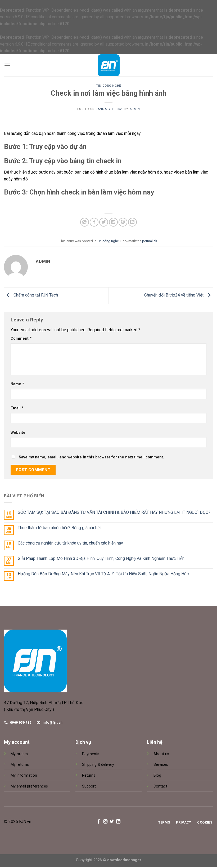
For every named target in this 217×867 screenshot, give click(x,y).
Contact (160, 786)
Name (17, 384)
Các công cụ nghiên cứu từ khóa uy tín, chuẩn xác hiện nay (70, 543)
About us (161, 754)
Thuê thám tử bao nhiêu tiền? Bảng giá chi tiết (59, 527)
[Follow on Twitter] (112, 821)
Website (18, 432)
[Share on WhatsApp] (84, 222)
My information (24, 775)
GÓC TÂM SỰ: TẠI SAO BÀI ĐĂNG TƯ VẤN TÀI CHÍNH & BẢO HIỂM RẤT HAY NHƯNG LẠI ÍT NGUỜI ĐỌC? (114, 512)
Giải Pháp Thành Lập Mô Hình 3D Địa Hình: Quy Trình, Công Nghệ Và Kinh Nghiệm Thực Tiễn (101, 558)
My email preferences (29, 786)
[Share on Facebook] (94, 222)
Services (160, 764)
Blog (157, 775)
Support (89, 786)
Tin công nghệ (108, 85)
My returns (20, 764)
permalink (149, 241)
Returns (88, 775)
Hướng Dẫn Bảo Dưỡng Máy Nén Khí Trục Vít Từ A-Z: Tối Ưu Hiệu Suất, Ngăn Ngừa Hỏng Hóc (103, 573)
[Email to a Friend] (113, 222)
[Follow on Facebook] (99, 821)
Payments (90, 754)
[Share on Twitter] (103, 222)
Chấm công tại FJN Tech (35, 295)
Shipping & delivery (98, 764)
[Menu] (7, 65)
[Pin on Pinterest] (123, 222)
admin (134, 109)
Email (17, 408)
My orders (19, 754)
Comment (21, 338)
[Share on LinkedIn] (132, 222)
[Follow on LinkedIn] (118, 821)
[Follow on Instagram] (105, 821)
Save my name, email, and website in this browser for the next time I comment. (91, 457)
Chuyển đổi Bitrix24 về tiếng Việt (174, 295)
